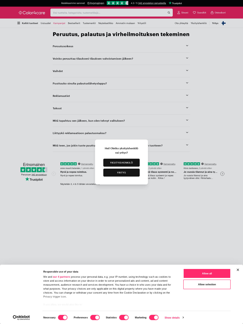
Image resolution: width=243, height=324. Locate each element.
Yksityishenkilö (121, 162)
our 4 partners (61, 276)
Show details (172, 317)
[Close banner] (238, 270)
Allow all (207, 273)
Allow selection (207, 284)
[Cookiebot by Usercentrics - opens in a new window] (21, 317)
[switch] (95, 317)
